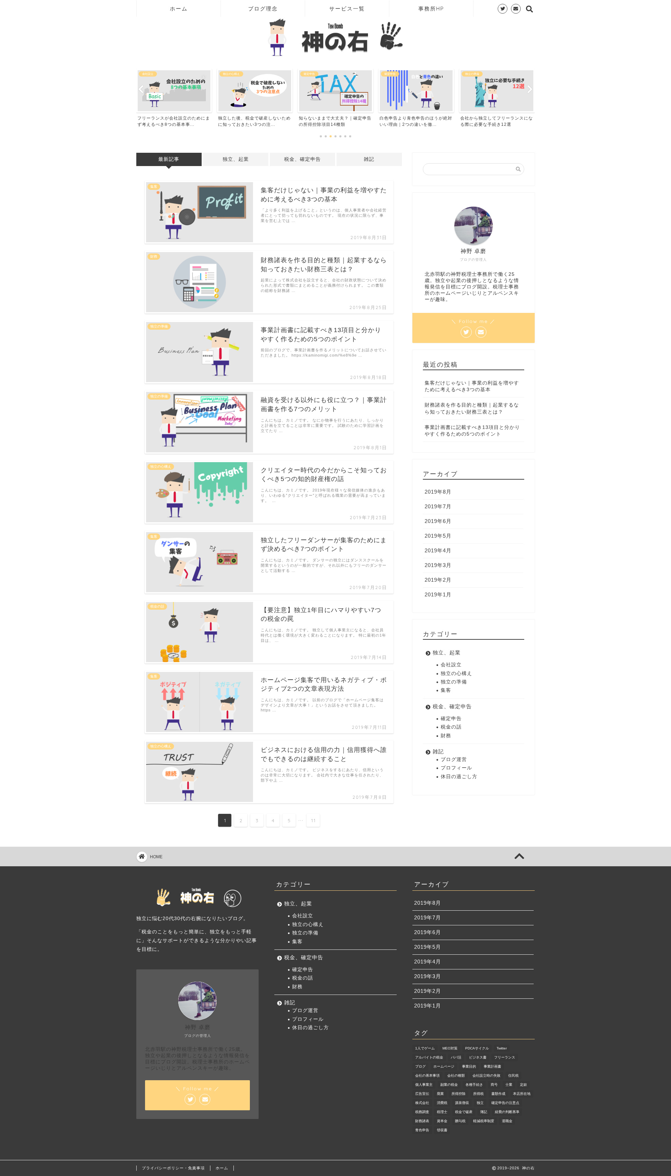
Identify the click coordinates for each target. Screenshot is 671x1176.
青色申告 (422, 1130)
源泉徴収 (462, 1103)
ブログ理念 (263, 8)
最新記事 (168, 159)
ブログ (420, 1066)
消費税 (442, 1103)
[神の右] (335, 56)
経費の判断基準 (507, 1112)
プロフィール (456, 767)
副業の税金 (449, 1085)
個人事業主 (424, 1085)
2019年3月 (438, 565)
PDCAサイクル (477, 1048)
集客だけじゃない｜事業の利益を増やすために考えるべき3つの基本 (472, 386)
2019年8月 (438, 492)
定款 (523, 1085)
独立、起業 (236, 159)
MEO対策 (449, 1048)
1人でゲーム (425, 1048)
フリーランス (504, 1057)
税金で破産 (463, 1112)
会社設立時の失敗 (486, 1075)
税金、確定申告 (302, 159)
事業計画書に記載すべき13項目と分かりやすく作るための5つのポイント (472, 431)
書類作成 (498, 1094)
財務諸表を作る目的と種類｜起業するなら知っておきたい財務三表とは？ (472, 408)
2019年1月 (438, 594)
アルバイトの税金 (429, 1057)
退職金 (507, 1121)
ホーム (179, 8)
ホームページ (443, 1066)
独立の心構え (456, 673)
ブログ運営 (454, 759)
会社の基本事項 (427, 1075)
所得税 (478, 1094)
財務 (446, 735)
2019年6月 (438, 521)
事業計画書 (492, 1066)
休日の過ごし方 (459, 776)
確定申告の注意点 (505, 1103)
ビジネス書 (477, 1057)
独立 (480, 1103)
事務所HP (431, 8)
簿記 (483, 1112)
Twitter (502, 1048)
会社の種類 (456, 1075)
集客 (446, 690)
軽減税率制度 (483, 1121)
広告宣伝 (422, 1094)
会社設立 (451, 664)
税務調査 (422, 1112)
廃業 (440, 1094)
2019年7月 (438, 506)
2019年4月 (438, 550)
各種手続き (474, 1085)
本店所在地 (522, 1094)
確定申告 (451, 718)
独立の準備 (454, 681)
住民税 (513, 1075)
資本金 (442, 1121)
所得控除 (459, 1094)
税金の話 (451, 727)
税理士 (442, 1112)
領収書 (442, 1130)
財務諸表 (422, 1121)
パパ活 (456, 1057)
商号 (494, 1085)
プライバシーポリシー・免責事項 (173, 1168)
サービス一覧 (347, 8)
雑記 (369, 159)
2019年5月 (438, 536)
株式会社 (422, 1103)
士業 (508, 1085)
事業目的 (469, 1066)
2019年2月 (438, 580)
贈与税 (460, 1121)
